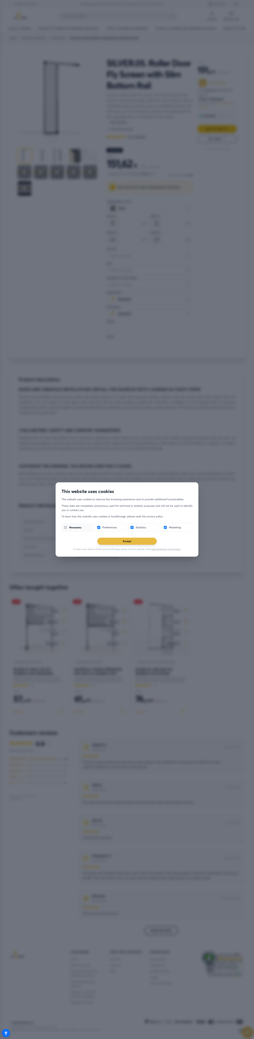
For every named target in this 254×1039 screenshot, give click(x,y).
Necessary (75, 527)
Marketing (175, 527)
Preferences (109, 527)
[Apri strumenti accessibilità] (6, 1033)
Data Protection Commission (166, 549)
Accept (127, 541)
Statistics (141, 527)
